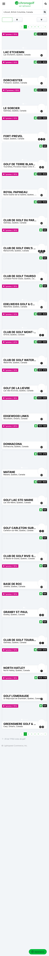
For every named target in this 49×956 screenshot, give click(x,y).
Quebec (19, 54)
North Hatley (8, 670)
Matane (6, 474)
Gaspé (6, 138)
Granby (6, 614)
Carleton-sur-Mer (10, 530)
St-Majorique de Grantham (14, 698)
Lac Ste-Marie (9, 502)
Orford (6, 334)
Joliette (6, 586)
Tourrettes (7, 166)
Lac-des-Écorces (10, 390)
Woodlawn (7, 418)
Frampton (7, 83)
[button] (6, 40)
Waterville (7, 362)
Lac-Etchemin (9, 54)
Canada (27, 54)
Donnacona (8, 446)
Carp (5, 726)
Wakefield (7, 306)
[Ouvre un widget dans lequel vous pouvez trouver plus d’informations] (38, 952)
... (41, 27)
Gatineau (7, 110)
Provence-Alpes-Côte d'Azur (25, 166)
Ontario (16, 418)
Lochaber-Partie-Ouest (13, 278)
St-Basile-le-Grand (11, 558)
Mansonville (8, 250)
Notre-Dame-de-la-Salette (14, 194)
